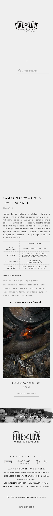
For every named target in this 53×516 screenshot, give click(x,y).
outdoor (43, 292)
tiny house (27, 295)
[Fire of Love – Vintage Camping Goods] (26, 27)
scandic (7, 295)
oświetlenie (31, 292)
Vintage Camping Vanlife (27, 281)
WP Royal (42, 497)
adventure (21, 285)
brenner (32, 285)
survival (16, 295)
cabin (15, 288)
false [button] (41, 416)
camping (23, 288)
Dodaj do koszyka (26, 393)
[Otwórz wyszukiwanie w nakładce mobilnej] (33, 71)
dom (31, 288)
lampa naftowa (16, 292)
